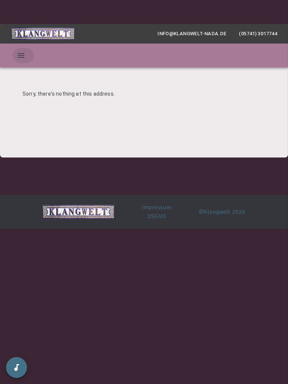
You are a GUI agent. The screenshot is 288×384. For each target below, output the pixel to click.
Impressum (156, 207)
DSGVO (156, 216)
